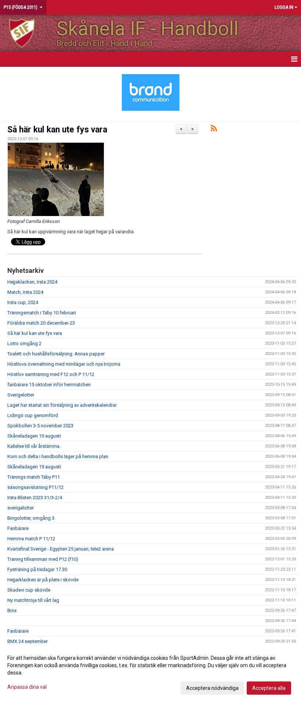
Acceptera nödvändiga (212, 688)
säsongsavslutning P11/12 (35, 487)
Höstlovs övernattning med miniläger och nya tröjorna (63, 364)
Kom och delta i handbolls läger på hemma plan (57, 456)
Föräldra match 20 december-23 (41, 323)
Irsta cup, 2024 (22, 302)
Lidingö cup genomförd (32, 415)
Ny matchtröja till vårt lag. (33, 600)
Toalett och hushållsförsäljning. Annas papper (56, 354)
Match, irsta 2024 (25, 292)
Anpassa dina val (27, 687)
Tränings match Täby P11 (33, 477)
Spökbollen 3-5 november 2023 (40, 425)
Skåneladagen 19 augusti (34, 436)
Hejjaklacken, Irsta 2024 (32, 282)
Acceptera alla (269, 688)
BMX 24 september (27, 641)
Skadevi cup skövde (28, 590)
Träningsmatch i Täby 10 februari (41, 312)
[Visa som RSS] (214, 129)
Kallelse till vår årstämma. (34, 446)
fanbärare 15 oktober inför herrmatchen (49, 384)
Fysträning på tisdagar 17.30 (37, 569)
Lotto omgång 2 (24, 343)
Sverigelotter (20, 395)
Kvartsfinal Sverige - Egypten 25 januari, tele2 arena (60, 549)
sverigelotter (20, 508)
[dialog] (150, 672)
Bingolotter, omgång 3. (31, 518)
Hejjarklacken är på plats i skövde (43, 579)
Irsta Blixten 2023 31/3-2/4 (34, 497)
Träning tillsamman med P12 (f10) (42, 559)
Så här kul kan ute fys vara (57, 130)
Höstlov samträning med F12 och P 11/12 (50, 374)
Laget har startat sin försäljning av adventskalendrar (62, 405)
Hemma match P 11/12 (31, 538)
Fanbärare (18, 528)
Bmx (12, 610)
